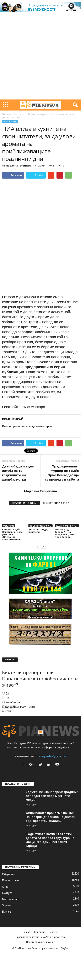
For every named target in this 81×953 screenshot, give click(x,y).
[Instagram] (41, 764)
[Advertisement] (40, 56)
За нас (26, 931)
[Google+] (32, 764)
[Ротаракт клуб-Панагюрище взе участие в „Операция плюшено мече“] (14, 518)
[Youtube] (57, 764)
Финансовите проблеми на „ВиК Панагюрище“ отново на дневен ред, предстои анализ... (50, 817)
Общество (8, 525)
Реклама (53, 931)
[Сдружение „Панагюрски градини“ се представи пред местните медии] (12, 797)
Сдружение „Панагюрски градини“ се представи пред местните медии (52, 796)
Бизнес (6, 911)
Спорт (6, 886)
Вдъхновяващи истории (41, 525)
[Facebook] (24, 764)
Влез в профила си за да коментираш (27, 426)
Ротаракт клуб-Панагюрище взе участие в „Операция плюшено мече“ (12, 534)
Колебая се (13, 702)
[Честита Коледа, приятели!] (40, 518)
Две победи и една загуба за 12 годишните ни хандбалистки (18, 472)
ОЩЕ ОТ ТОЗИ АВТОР (56, 502)
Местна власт (11, 899)
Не (7, 698)
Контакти (39, 931)
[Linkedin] (49, 764)
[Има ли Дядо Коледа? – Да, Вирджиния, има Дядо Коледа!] (67, 518)
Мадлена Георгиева (18, 165)
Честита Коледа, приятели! (38, 530)
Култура (7, 893)
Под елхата (19, 114)
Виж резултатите (25, 706)
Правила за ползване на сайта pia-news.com (41, 936)
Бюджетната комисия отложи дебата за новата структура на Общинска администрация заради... (50, 840)
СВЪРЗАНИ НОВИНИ (24, 502)
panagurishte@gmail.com (53, 756)
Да (7, 693)
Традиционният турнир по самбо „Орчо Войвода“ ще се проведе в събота (62, 472)
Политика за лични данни (40, 941)
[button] (74, 105)
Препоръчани (10, 880)
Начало (6, 114)
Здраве (6, 905)
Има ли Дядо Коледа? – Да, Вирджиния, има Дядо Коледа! (64, 533)
